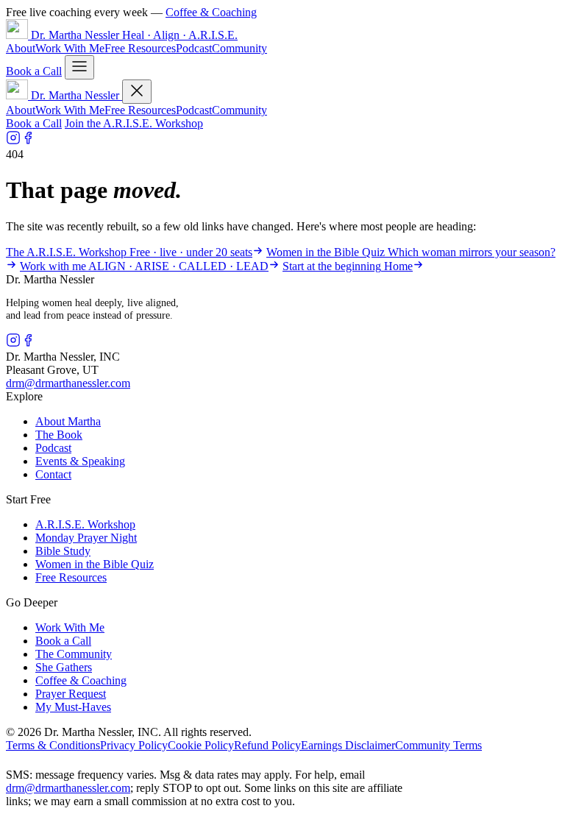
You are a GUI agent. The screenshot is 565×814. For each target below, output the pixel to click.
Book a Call (34, 71)
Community (239, 48)
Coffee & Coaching (211, 12)
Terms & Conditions (53, 745)
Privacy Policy (134, 745)
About (20, 48)
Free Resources (140, 48)
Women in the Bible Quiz (94, 564)
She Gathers (63, 667)
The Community (73, 654)
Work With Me (69, 48)
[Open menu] (79, 67)
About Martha (68, 421)
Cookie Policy (201, 745)
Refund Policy (267, 745)
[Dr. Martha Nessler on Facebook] (28, 141)
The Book (58, 434)
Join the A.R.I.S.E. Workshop (134, 123)
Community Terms (438, 745)
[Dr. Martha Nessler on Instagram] (13, 141)
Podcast (194, 48)
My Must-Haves (73, 707)
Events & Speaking (80, 461)
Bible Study (62, 551)
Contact (53, 474)
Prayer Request (70, 693)
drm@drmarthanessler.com (68, 383)
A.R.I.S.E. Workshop (85, 524)
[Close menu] (137, 91)
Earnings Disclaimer (348, 745)
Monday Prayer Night (86, 537)
